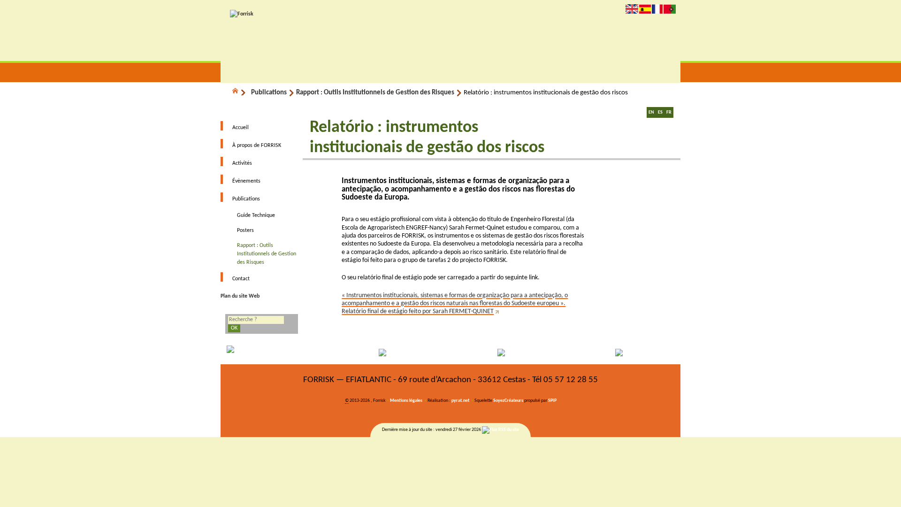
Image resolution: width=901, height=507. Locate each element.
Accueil (240, 128)
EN (651, 112)
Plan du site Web (240, 296)
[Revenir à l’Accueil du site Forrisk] (241, 14)
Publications (269, 92)
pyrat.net (460, 400)
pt (669, 8)
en (631, 8)
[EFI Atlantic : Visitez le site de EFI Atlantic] (393, 352)
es (645, 8)
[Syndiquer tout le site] (500, 429)
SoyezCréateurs (508, 400)
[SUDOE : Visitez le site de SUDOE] (508, 352)
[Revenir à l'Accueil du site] (239, 92)
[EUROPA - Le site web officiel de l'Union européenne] (278, 352)
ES (660, 112)
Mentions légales (406, 400)
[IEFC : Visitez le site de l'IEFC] (623, 352)
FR (669, 112)
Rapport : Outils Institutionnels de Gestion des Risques (375, 92)
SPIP (552, 400)
